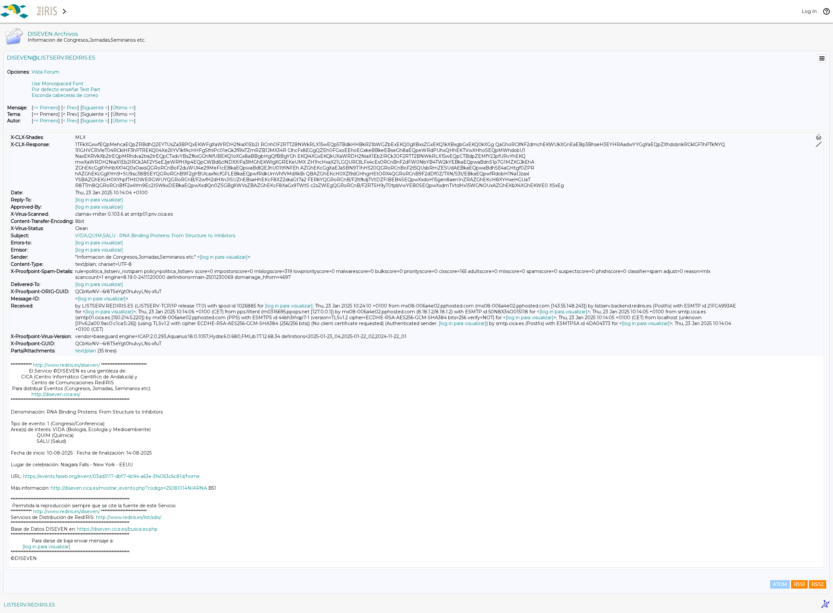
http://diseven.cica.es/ (56, 394)
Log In (809, 11)
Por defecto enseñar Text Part (66, 89)
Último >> (123, 108)
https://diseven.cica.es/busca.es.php (117, 529)
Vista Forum (45, 72)
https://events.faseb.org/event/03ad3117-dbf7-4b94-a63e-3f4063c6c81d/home (111, 476)
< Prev (70, 108)
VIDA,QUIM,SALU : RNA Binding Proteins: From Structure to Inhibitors (155, 235)
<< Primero (45, 108)
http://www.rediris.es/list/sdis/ (128, 517)
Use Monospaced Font (57, 84)
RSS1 (799, 584)
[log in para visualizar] (99, 200)
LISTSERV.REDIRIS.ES (29, 605)
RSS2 (818, 584)
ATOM (780, 584)
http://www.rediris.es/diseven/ (66, 365)
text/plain (85, 351)
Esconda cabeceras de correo (65, 95)
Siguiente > (95, 108)
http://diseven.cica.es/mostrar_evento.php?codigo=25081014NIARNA (129, 488)
